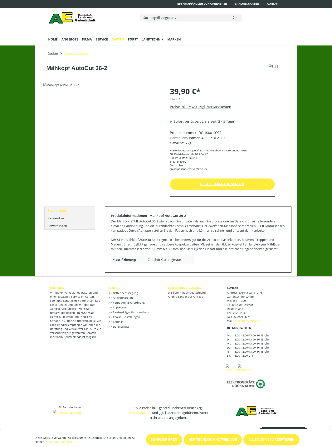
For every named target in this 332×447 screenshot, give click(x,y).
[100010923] (102, 124)
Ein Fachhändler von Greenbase (202, 3)
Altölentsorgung (123, 298)
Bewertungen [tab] (57, 226)
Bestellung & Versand (184, 288)
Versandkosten (140, 412)
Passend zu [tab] (56, 218)
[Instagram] (245, 368)
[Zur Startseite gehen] (73, 17)
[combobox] (184, 17)
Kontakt (273, 3)
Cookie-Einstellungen (126, 317)
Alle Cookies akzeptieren (271, 439)
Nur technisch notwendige (213, 439)
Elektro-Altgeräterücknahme (130, 312)
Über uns (57, 288)
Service (114, 288)
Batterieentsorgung (125, 293)
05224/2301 (240, 313)
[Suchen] (235, 17)
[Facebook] (233, 368)
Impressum (120, 307)
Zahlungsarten (247, 3)
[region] (103, 124)
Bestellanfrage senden (222, 184)
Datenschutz (120, 326)
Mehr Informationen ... (60, 442)
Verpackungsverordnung (128, 302)
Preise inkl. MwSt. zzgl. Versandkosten (200, 106)
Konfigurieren (164, 439)
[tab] (69, 210)
